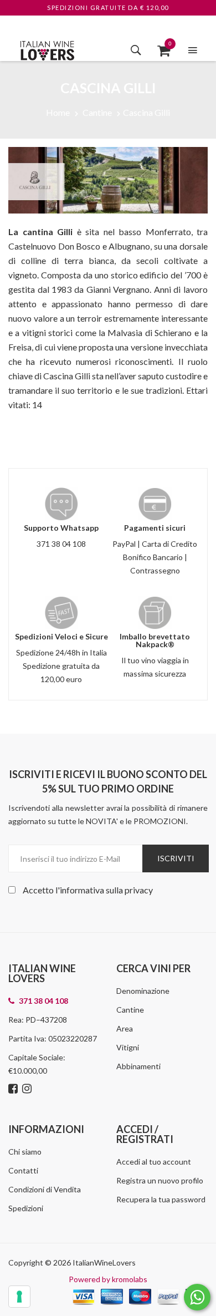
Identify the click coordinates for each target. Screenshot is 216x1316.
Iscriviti (175, 858)
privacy (139, 890)
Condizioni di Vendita (44, 1189)
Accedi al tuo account (153, 1161)
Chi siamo (25, 1151)
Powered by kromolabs (108, 1279)
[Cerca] (136, 50)
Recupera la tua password (160, 1199)
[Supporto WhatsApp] (197, 1299)
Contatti (23, 1170)
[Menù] (192, 50)
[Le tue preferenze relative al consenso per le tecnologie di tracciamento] (19, 1296)
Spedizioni (25, 1208)
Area (124, 1028)
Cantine (97, 112)
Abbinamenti (138, 1066)
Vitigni (127, 1047)
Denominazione (142, 990)
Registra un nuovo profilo (159, 1180)
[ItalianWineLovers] (47, 49)
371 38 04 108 (61, 543)
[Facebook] (14, 1089)
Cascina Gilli (146, 112)
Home (58, 112)
